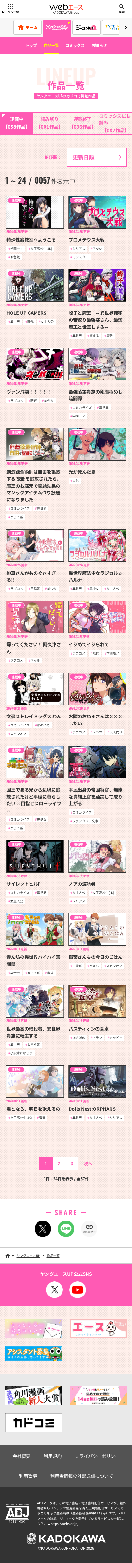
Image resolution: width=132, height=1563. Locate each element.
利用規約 (53, 1456)
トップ (31, 45)
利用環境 (28, 1475)
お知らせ (99, 45)
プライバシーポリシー (97, 1456)
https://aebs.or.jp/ (64, 1523)
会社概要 (21, 1456)
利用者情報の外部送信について (81, 1475)
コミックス (75, 45)
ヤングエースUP (28, 1255)
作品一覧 (51, 45)
